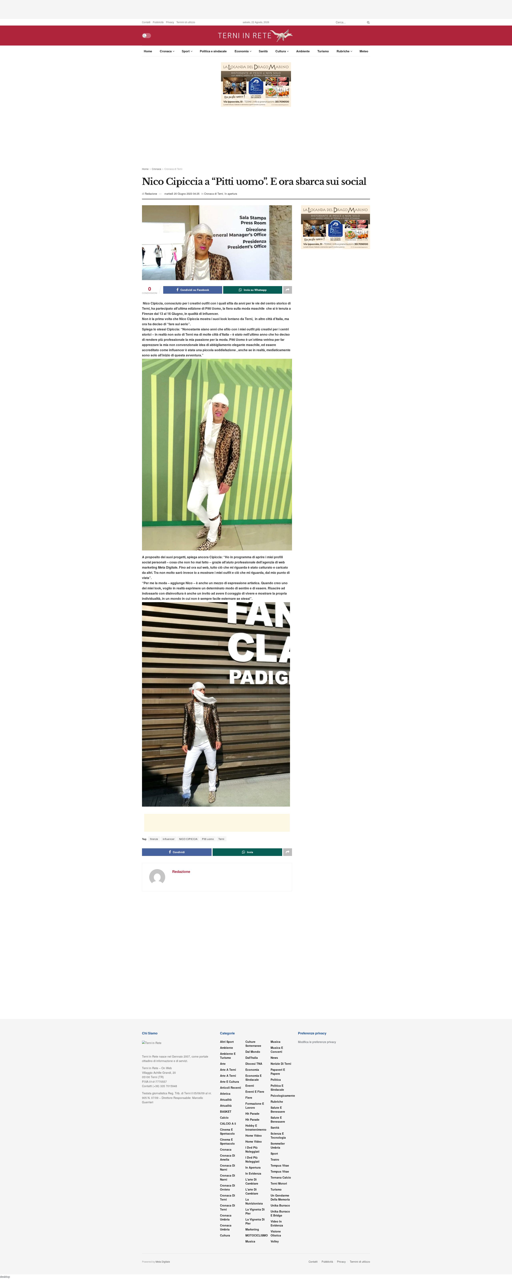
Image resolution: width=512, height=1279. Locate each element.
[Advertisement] (256, 9)
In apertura (231, 193)
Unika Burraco (280, 1205)
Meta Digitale (163, 1261)
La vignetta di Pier (255, 1211)
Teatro (275, 1159)
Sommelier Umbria (278, 1145)
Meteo (364, 51)
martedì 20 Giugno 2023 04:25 (181, 193)
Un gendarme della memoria (280, 1197)
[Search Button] (367, 22)
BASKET (225, 1111)
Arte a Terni (228, 1070)
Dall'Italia (251, 1058)
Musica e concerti (277, 1050)
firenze (154, 839)
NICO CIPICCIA (188, 839)
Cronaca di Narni (227, 1177)
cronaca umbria (225, 1227)
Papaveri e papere (278, 1072)
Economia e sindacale (253, 1078)
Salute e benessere (278, 1109)
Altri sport (227, 1042)
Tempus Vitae (280, 1165)
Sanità (263, 51)
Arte (223, 1064)
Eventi (249, 1086)
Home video (253, 1135)
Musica (250, 1241)
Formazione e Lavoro (254, 1105)
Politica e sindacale (213, 51)
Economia (242, 51)
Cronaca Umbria (225, 1217)
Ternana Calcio (281, 1177)
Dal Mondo (252, 1052)
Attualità (226, 1100)
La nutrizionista (254, 1201)
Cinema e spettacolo (227, 1131)
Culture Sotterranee (253, 1044)
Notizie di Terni (281, 1064)
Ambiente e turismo (228, 1056)
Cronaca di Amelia (227, 1157)
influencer (169, 839)
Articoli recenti (230, 1088)
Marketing (252, 1229)
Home (148, 51)
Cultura (280, 51)
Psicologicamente (283, 1096)
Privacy (170, 22)
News (274, 1058)
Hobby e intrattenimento (255, 1127)
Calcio (224, 1117)
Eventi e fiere (254, 1092)
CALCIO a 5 (228, 1123)
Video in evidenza (277, 1223)
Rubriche (343, 51)
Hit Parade (252, 1113)
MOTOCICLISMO (256, 1235)
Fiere (248, 1098)
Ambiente (303, 51)
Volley (275, 1241)
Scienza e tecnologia (278, 1135)
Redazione (151, 193)
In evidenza (253, 1173)
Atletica (225, 1094)
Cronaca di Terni (173, 169)
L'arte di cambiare (251, 1181)
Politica (276, 1080)
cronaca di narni (227, 1167)
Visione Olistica (276, 1233)
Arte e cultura (229, 1082)
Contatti (146, 22)
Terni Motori (279, 1183)
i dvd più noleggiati (252, 1149)
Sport (186, 51)
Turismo (323, 51)
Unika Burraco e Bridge (280, 1213)
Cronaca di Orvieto (227, 1187)
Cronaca (166, 51)
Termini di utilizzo (185, 22)
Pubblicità (158, 22)
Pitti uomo (208, 839)
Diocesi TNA (253, 1064)
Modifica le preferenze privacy (317, 1042)
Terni (221, 839)
